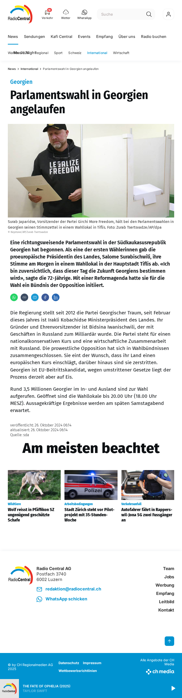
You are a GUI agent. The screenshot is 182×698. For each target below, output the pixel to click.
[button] (84, 14)
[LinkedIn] (55, 297)
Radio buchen (153, 36)
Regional (41, 53)
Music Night (25, 52)
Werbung (164, 585)
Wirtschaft (121, 53)
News (13, 36)
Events (84, 36)
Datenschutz (69, 663)
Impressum (92, 663)
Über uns (126, 36)
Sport (58, 53)
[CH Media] (155, 670)
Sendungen (34, 36)
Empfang (104, 36)
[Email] (35, 297)
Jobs (169, 576)
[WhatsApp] (14, 297)
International (97, 53)
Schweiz (75, 53)
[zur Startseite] (20, 14)
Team (168, 568)
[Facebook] (45, 297)
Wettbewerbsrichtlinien (78, 671)
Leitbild (166, 601)
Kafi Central (61, 36)
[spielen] (173, 688)
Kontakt (166, 609)
